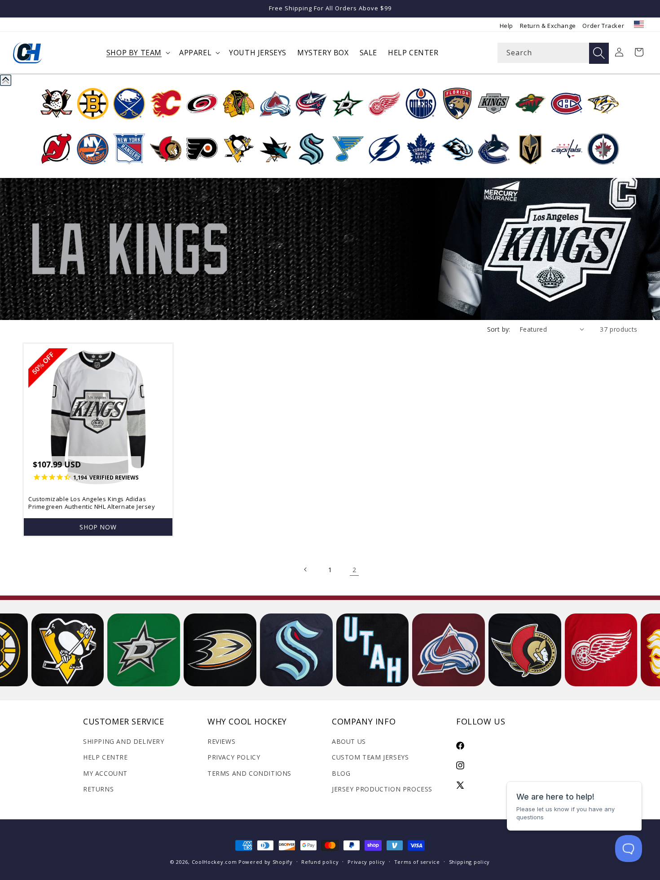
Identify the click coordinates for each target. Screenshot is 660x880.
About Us (349, 741)
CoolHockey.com (214, 861)
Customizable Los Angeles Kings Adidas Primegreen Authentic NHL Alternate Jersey (91, 503)
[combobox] (553, 53)
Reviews (221, 741)
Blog (341, 773)
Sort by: (498, 329)
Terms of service (417, 861)
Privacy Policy (233, 757)
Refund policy (320, 861)
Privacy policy (366, 861)
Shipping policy (469, 861)
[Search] (599, 53)
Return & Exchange (548, 26)
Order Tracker (603, 26)
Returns (98, 789)
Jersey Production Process (382, 789)
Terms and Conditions (249, 773)
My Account (105, 773)
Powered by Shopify (265, 861)
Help (506, 26)
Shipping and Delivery (123, 741)
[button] (137, 53)
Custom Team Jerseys (370, 757)
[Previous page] (306, 569)
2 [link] (354, 569)
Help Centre (105, 757)
